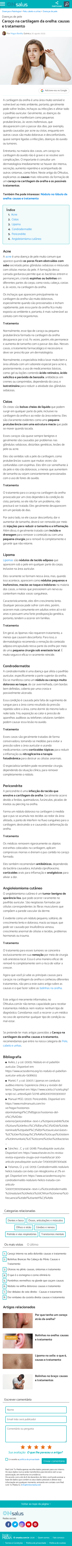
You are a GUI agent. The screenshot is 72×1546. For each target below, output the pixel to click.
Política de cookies (57, 1543)
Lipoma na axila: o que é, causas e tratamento (51, 1358)
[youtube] (29, 1524)
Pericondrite (19, 234)
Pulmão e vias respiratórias (22, 1234)
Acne (14, 214)
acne (8, 256)
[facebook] (8, 1524)
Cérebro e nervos (45, 1227)
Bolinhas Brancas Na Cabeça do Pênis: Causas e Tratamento (33, 1261)
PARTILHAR (57, 6)
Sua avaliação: (17, 1453)
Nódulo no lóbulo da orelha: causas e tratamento (35, 196)
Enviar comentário (54, 1461)
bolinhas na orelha (51, 988)
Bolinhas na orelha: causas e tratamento (51, 1338)
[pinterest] (35, 1524)
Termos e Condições (14, 1543)
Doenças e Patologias (11, 11)
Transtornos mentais (52, 1234)
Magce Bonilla (17, 33)
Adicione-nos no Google (55, 91)
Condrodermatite (22, 229)
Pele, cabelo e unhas (32, 11)
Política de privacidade (36, 1543)
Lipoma (16, 224)
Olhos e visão (23, 1227)
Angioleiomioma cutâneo (26, 239)
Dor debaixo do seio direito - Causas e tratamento (34, 1292)
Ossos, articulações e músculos (45, 1220)
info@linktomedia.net (30, 1485)
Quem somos (43, 1537)
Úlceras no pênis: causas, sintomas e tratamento (34, 1269)
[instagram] (22, 1524)
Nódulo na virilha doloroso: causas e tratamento (34, 1286)
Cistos (15, 219)
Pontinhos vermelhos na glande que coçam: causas (35, 1280)
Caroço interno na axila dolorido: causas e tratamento (36, 1253)
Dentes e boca (16, 1220)
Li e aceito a (24, 1459)
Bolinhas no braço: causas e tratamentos (51, 1378)
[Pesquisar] (67, 4)
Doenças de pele (50, 11)
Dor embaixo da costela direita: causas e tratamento (36, 1297)
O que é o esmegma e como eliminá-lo (28, 1275)
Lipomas (8, 560)
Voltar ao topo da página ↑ (36, 1504)
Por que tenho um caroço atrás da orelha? (51, 1317)
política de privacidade (29, 1459)
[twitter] (15, 1524)
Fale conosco (58, 1537)
